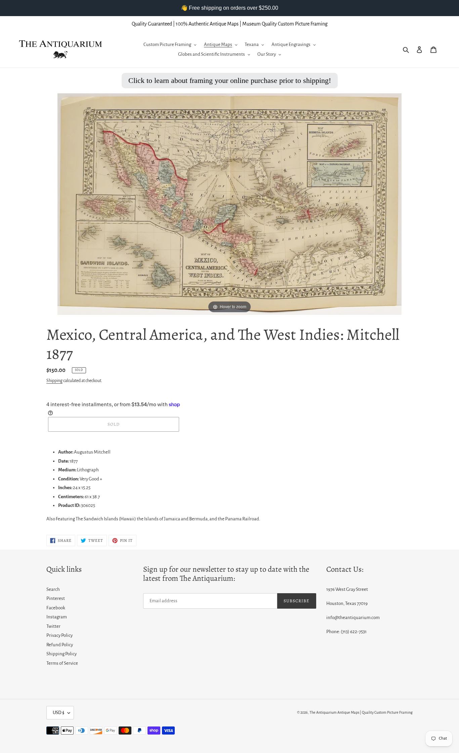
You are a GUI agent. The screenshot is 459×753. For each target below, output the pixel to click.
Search (53, 589)
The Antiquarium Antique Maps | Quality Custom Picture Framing (361, 712)
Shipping (54, 380)
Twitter (53, 626)
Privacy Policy (59, 635)
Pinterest (55, 598)
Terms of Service (62, 663)
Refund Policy (59, 644)
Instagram (56, 616)
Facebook (55, 607)
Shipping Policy (61, 653)
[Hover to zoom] (229, 203)
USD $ (58, 712)
